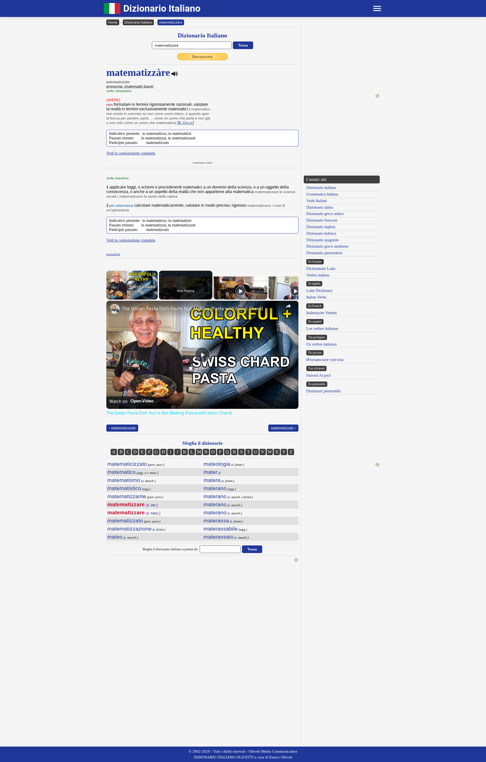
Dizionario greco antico (325, 213)
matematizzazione (129, 529)
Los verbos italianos (322, 328)
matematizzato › (283, 428)
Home (112, 22)
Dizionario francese (321, 220)
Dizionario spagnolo (322, 240)
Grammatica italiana (322, 194)
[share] (288, 306)
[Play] (109, 296)
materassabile (221, 529)
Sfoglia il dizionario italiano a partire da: (170, 549)
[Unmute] (115, 296)
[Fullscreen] (155, 296)
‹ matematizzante (122, 428)
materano (215, 488)
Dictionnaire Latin (320, 268)
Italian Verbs (316, 297)
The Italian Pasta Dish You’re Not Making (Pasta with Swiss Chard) (192, 308)
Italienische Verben (321, 313)
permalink (113, 254)
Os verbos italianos (321, 344)
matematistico (124, 488)
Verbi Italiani (316, 201)
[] (185, 122)
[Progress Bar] (132, 293)
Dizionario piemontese (324, 253)
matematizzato (125, 520)
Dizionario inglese (320, 227)
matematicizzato (127, 464)
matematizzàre (170, 22)
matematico (121, 472)
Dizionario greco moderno (327, 246)
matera (212, 480)
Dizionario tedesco (321, 233)
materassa (216, 520)
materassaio (218, 537)
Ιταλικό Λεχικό (318, 375)
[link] (114, 309)
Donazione (202, 57)
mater (210, 472)
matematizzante (126, 496)
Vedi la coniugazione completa (130, 153)
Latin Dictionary (319, 290)
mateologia (217, 464)
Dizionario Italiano (138, 22)
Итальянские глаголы (324, 359)
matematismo (123, 480)
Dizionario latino (319, 207)
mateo (115, 537)
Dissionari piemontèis (323, 391)
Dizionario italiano (321, 187)
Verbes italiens (317, 275)
